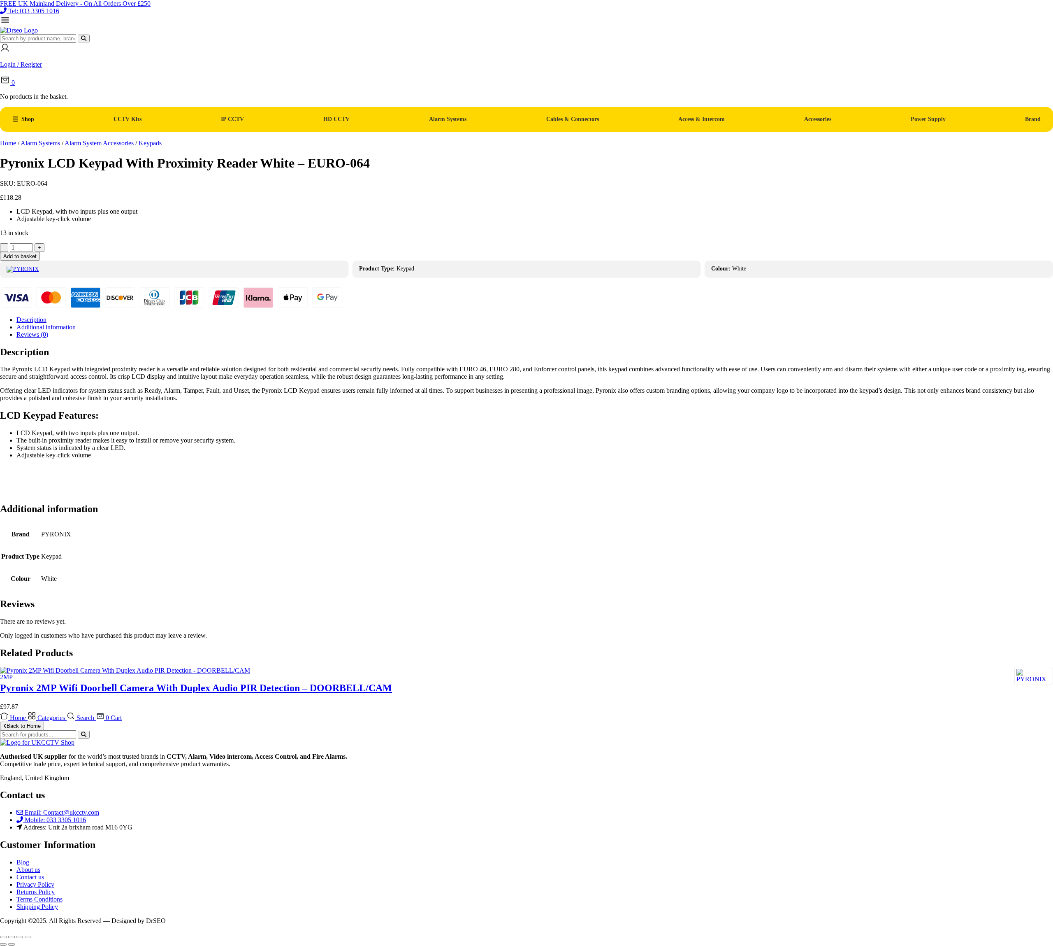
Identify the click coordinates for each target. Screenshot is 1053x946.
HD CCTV (336, 119)
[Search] (84, 38)
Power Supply (928, 119)
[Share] (19, 937)
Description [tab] (31, 319)
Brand (1033, 119)
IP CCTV (232, 119)
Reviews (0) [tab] (32, 334)
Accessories (817, 119)
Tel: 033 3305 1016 (33, 10)
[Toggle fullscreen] (11, 937)
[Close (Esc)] (28, 937)
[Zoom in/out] (3, 937)
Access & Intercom (701, 119)
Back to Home (24, 726)
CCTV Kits (127, 119)
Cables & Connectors (572, 119)
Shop (27, 119)
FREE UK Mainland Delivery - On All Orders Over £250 (75, 3)
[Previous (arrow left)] (3, 944)
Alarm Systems (447, 119)
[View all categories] (5, 22)
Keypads (150, 143)
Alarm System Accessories (99, 143)
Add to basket (20, 256)
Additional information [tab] (46, 327)
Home (8, 143)
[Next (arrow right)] (11, 944)
